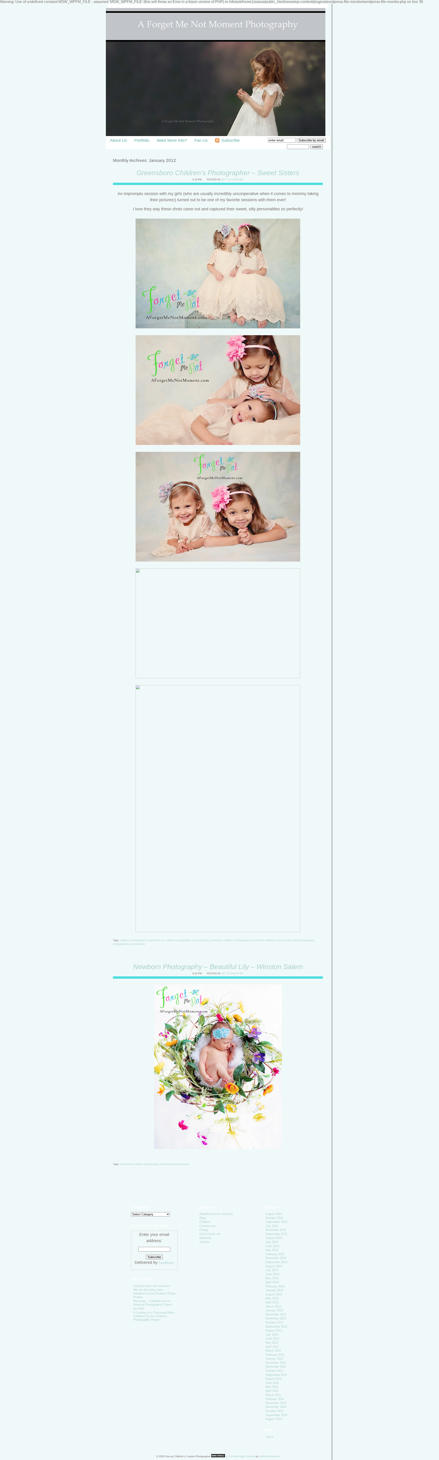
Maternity (205, 1238)
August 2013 (273, 1294)
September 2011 (276, 1375)
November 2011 (275, 1366)
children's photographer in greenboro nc (142, 940)
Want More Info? (172, 140)
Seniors (204, 1242)
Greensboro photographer (174, 1164)
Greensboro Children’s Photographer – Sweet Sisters (218, 173)
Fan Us (201, 140)
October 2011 (274, 1370)
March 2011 (273, 1395)
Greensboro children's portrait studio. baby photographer (282, 940)
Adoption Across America (216, 1214)
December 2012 (275, 1314)
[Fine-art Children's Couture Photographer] (218, 7)
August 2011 (273, 1378)
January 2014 (274, 1290)
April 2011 (271, 1391)
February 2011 (274, 1399)
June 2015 (272, 1246)
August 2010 (273, 1419)
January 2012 (274, 1358)
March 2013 (273, 1306)
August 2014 (273, 1266)
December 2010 (275, 1403)
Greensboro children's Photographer (229, 940)
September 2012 (276, 1326)
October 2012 (274, 1322)
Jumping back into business (151, 1286)
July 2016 (271, 1226)
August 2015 (273, 1238)
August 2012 (273, 1330)
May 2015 (271, 1250)
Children (204, 1222)
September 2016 (276, 1222)
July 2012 (271, 1334)
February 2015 (274, 1254)
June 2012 (272, 1338)
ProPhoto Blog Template (241, 1456)
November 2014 (275, 1258)
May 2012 (271, 1342)
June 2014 (272, 1274)
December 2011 (275, 1362)
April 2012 (272, 1346)
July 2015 (271, 1242)
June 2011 (272, 1383)
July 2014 (271, 1270)
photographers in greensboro (129, 944)
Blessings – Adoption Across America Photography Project (152, 1302)
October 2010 (274, 1411)
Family (203, 1230)
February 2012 (274, 1354)
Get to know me (232, 179)
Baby (202, 1218)
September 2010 (276, 1415)
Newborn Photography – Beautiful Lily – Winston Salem (218, 966)
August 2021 (273, 1214)
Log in (269, 1437)
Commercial (207, 1226)
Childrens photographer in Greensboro (186, 940)
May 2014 (271, 1278)
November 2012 (275, 1318)
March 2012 (273, 1350)
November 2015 (275, 1230)
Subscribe (230, 140)
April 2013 (272, 1302)
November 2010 (275, 1407)
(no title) (138, 1308)
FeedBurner (166, 1262)
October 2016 (274, 1218)
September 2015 (276, 1234)
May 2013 (271, 1298)
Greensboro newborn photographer (139, 1164)
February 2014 (274, 1286)
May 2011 (271, 1386)
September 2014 (276, 1262)
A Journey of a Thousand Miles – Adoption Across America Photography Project (155, 1316)
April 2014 (272, 1282)
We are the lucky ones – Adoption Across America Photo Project (154, 1293)
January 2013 (274, 1310)
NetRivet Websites (269, 1456)
